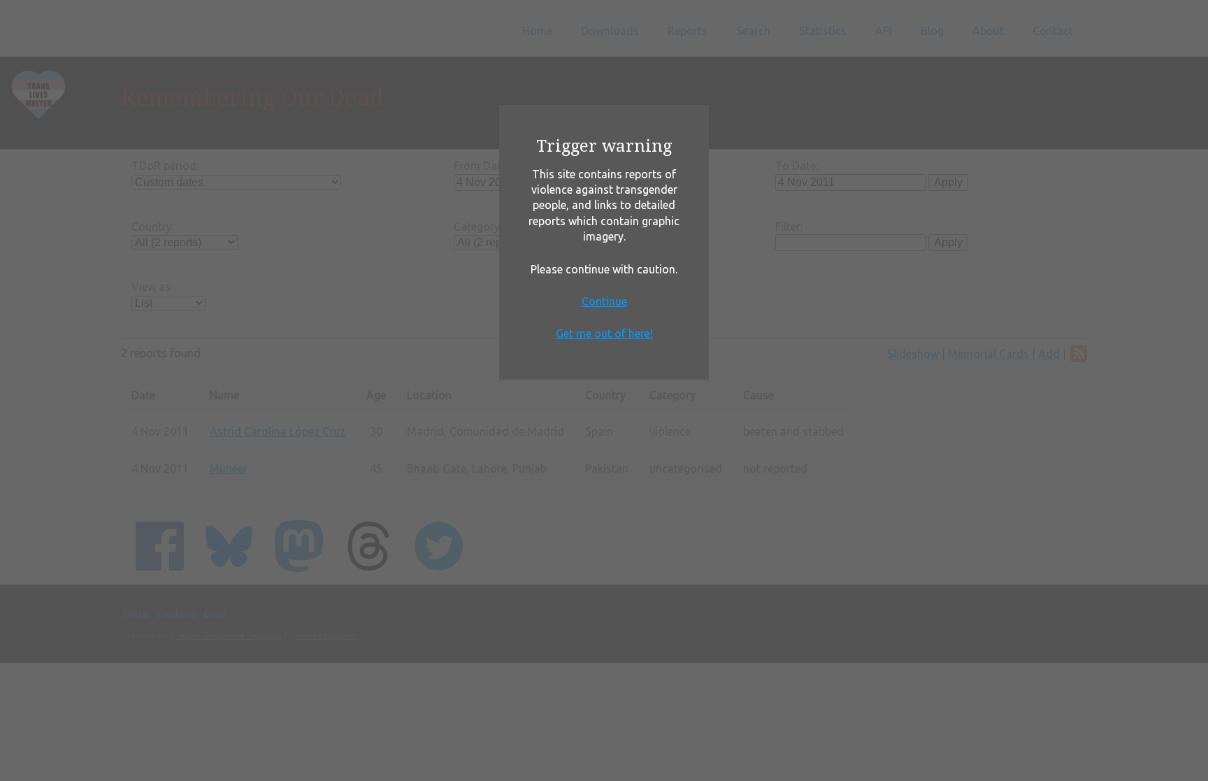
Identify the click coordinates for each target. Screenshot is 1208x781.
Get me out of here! (604, 333)
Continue (604, 301)
